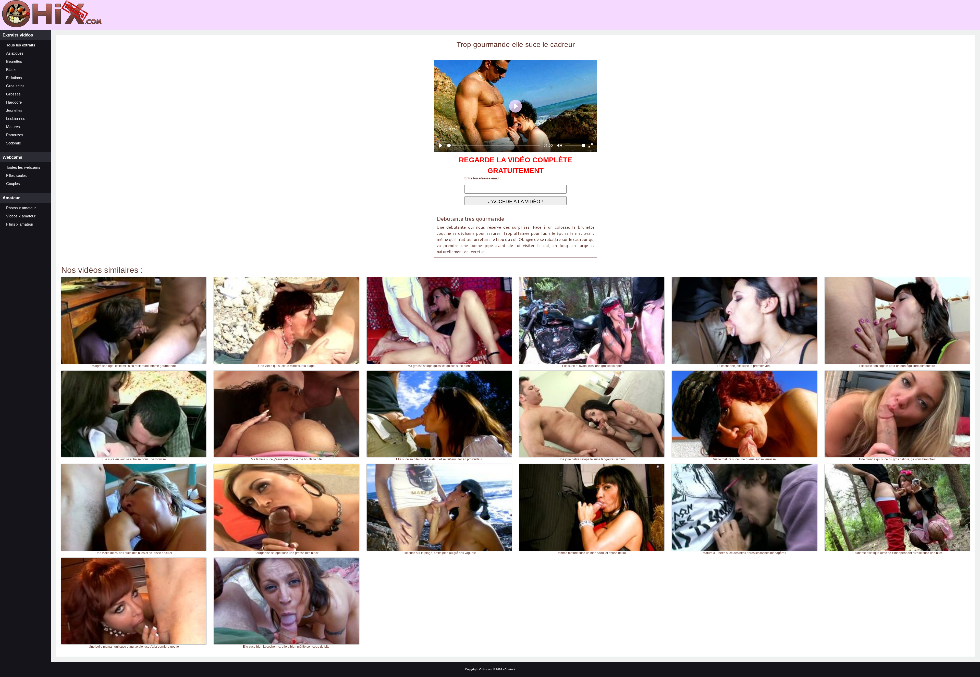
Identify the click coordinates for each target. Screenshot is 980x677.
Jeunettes (14, 110)
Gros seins (15, 86)
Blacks (12, 70)
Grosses (13, 94)
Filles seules (16, 176)
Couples (13, 184)
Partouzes (14, 135)
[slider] (493, 145)
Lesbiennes (15, 119)
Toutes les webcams (23, 167)
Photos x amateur (21, 208)
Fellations (14, 78)
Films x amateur (19, 224)
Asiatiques (14, 53)
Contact (510, 669)
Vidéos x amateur (20, 216)
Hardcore (14, 102)
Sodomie (13, 143)
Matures (13, 127)
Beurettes (14, 61)
